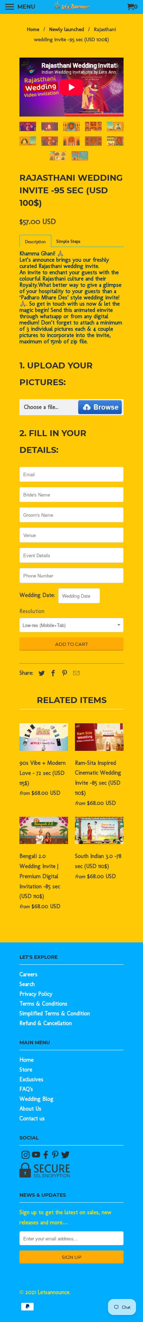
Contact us (32, 1118)
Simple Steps (68, 241)
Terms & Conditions (43, 1003)
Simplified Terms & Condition (54, 1013)
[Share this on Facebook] (51, 673)
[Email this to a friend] (74, 673)
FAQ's (26, 1089)
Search (27, 984)
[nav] (20, 7)
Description (35, 241)
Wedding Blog (36, 1099)
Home (26, 1059)
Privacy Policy (35, 994)
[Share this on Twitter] (40, 673)
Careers (28, 974)
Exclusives (31, 1079)
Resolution (31, 611)
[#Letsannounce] (26, 1157)
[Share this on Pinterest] (63, 673)
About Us (30, 1108)
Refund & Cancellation (45, 1023)
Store (25, 1069)
